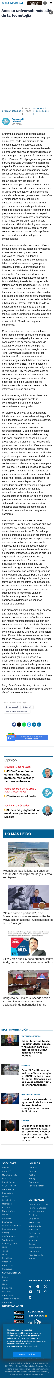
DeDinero (33, 1237)
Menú (5, 1254)
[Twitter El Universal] (45, 1286)
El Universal (12, 707)
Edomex (33, 1167)
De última (7, 1258)
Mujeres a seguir (10, 1175)
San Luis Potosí (36, 1186)
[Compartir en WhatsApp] (24, 724)
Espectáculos (9, 1229)
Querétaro (33, 1182)
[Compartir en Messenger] (29, 724)
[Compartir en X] (19, 724)
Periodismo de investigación (9, 1180)
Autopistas (7, 1265)
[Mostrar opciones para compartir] (51, 12)
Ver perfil (17, 124)
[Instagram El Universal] (38, 1292)
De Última (7, 1288)
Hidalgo (32, 1178)
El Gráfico (33, 1229)
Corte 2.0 (6, 1171)
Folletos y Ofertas (37, 1208)
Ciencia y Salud (10, 1243)
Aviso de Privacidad (27, 1346)
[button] (34, 3)
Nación (5, 1167)
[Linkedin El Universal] (30, 1297)
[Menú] (51, 3)
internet (27, 707)
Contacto (39, 1358)
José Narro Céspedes (16, 805)
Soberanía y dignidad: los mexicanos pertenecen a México (22, 813)
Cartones (6, 1218)
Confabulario (8, 1236)
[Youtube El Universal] (31, 1292)
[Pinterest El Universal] (45, 1292)
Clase (5, 1277)
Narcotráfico (8, 1211)
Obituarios (34, 1219)
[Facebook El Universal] (37, 1286)
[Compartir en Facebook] (14, 724)
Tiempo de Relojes (11, 1299)
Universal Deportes (11, 1225)
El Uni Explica (9, 1186)
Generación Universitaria (35, 1224)
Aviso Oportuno (36, 1211)
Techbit (5, 1251)
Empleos (33, 1215)
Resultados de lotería (36, 1257)
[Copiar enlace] (34, 724)
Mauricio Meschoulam (17, 766)
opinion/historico (11, 111)
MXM (4, 1247)
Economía (7, 1222)
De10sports (34, 1233)
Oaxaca (32, 1171)
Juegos (32, 1244)
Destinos (6, 1262)
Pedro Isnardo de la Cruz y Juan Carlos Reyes (20, 790)
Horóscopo (34, 1251)
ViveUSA (33, 1240)
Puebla (32, 1175)
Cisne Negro (8, 1302)
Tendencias (7, 1240)
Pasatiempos (35, 1248)
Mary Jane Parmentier (17, 711)
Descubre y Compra (38, 1204)
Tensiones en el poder (21, 796)
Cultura (5, 1233)
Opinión (10, 760)
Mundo (5, 1196)
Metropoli (7, 1204)
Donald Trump (9, 1200)
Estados (6, 1207)
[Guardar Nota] (39, 724)
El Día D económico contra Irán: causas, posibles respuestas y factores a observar (19, 776)
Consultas (7, 1269)
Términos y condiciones (22, 1358)
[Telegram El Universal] (30, 1286)
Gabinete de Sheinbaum (8, 1191)
